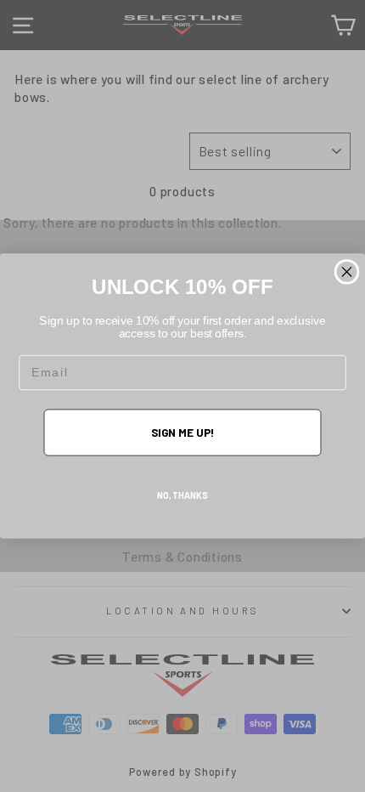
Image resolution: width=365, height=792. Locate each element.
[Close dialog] (347, 272)
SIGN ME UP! (183, 431)
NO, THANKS (182, 495)
